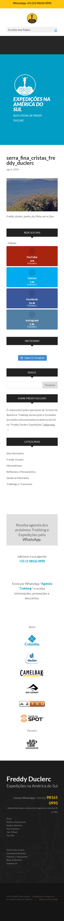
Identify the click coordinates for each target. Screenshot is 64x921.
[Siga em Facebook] (29, 50)
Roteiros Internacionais (16, 822)
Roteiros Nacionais (14, 825)
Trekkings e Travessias (19, 484)
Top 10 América (12, 828)
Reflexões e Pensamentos (21, 471)
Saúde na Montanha (17, 477)
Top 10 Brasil (11, 832)
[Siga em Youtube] (16, 50)
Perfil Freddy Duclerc (15, 849)
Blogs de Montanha (14, 859)
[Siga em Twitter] (36, 50)
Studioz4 (28, 899)
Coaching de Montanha (16, 853)
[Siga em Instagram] (9, 50)
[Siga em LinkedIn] (23, 50)
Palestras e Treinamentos (17, 856)
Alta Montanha (15, 453)
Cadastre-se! (11, 863)
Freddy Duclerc (15, 459)
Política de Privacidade (48, 899)
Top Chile (10, 835)
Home (8, 818)
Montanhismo (14, 465)
